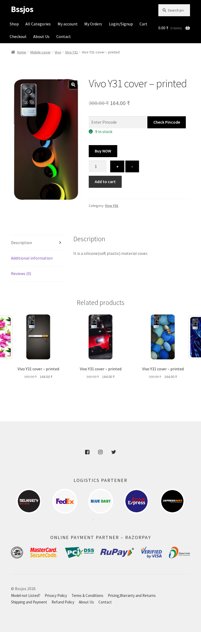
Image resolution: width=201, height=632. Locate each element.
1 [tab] (92, 520)
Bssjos (22, 9)
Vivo (58, 52)
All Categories (38, 23)
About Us (41, 36)
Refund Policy (63, 602)
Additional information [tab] (32, 258)
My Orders (93, 23)
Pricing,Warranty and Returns (132, 595)
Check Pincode (166, 122)
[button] (73, 84)
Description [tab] (21, 242)
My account (68, 23)
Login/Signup (121, 23)
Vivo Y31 (71, 52)
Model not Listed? (25, 595)
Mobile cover (40, 52)
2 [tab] (100, 520)
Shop (14, 23)
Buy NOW (103, 150)
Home (21, 52)
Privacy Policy (56, 595)
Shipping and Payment (29, 602)
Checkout (18, 36)
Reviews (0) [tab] (21, 273)
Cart (143, 23)
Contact (63, 36)
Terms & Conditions (87, 595)
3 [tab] (108, 520)
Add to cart (105, 181)
